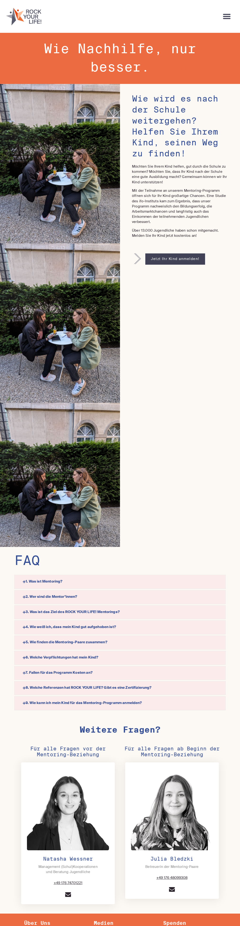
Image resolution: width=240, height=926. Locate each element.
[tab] (120, 582)
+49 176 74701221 (68, 883)
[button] (227, 16)
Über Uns (37, 923)
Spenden (174, 923)
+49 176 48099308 (172, 878)
